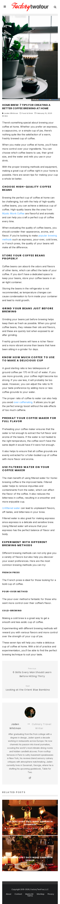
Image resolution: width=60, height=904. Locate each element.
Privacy (51, 894)
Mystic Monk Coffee (13, 213)
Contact (18, 894)
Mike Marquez (44, 99)
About (8, 894)
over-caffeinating (23, 402)
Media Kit (29, 894)
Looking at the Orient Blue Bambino (28, 688)
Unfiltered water (11, 508)
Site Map (40, 894)
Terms (30, 896)
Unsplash (55, 99)
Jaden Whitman (10, 113)
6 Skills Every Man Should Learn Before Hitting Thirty (32, 672)
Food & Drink (27, 113)
